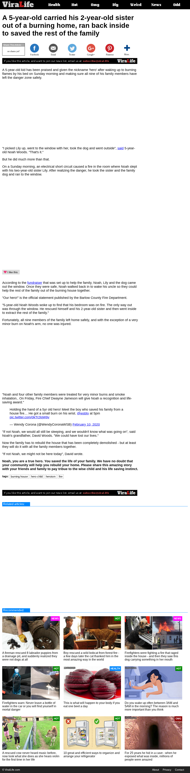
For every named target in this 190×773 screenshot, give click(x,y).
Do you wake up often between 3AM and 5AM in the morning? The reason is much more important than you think (152, 706)
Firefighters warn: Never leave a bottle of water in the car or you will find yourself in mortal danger (29, 706)
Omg (95, 5)
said (120, 148)
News (156, 5)
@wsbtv (83, 413)
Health (54, 5)
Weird (135, 5)
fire (61, 476)
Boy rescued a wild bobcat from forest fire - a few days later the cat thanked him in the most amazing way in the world (91, 656)
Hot (74, 5)
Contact (179, 769)
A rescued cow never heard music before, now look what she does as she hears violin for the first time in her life (30, 756)
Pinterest (110, 54)
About (155, 769)
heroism (51, 476)
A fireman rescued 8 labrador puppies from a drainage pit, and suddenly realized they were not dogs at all (30, 656)
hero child (37, 476)
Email (53, 54)
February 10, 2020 (86, 424)
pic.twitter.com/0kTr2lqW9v (29, 417)
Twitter (72, 54)
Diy (115, 5)
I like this (12, 272)
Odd (176, 5)
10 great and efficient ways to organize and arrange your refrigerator (91, 754)
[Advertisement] (157, 69)
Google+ (91, 54)
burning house (19, 476)
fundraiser (34, 283)
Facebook (34, 54)
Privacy (167, 769)
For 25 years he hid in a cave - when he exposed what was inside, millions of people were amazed (150, 756)
